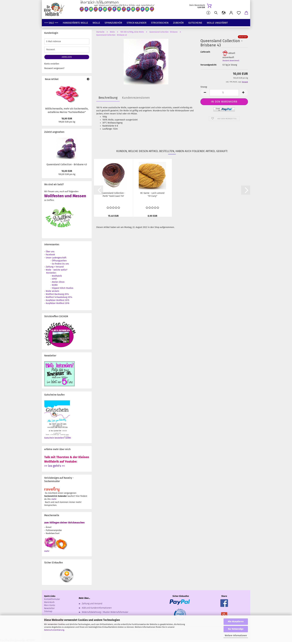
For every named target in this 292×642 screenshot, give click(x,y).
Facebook (50, 254)
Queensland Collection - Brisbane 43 (67, 164)
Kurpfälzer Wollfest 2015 (57, 300)
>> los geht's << (54, 466)
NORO (55, 285)
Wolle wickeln (52, 291)
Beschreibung (108, 97)
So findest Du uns (60, 263)
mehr (53, 499)
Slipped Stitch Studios (62, 288)
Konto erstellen (51, 63)
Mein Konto (49, 605)
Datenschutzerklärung (54, 630)
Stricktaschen (160, 22)
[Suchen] (216, 13)
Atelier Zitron (58, 282)
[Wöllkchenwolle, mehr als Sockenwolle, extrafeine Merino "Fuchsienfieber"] (67, 94)
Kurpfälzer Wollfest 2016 (57, 303)
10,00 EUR (66, 171)
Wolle (96, 22)
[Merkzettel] (239, 13)
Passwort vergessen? (54, 68)
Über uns (50, 251)
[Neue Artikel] (88, 79)
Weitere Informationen (236, 635)
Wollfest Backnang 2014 (57, 294)
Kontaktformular (52, 599)
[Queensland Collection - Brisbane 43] (146, 61)
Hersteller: (51, 273)
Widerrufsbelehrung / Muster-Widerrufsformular (105, 612)
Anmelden (67, 57)
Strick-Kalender (136, 22)
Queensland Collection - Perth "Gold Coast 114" (113, 194)
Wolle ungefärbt (217, 22)
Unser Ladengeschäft (56, 257)
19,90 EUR (66, 118)
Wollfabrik (57, 276)
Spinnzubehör (113, 22)
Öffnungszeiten (59, 260)
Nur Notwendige (235, 629)
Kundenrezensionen (136, 97)
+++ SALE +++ (51, 22)
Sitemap (48, 611)
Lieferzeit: (205, 52)
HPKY (54, 279)
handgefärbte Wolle (75, 22)
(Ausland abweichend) (230, 61)
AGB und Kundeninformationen (97, 608)
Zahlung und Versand (92, 603)
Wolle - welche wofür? (56, 270)
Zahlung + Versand (55, 266)
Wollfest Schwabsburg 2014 (59, 297)
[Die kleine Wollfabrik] (55, 9)
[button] (223, 13)
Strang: (203, 87)
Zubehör (178, 22)
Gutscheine (195, 22)
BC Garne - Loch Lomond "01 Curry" (152, 194)
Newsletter (49, 608)
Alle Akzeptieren (236, 621)
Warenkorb (49, 602)
